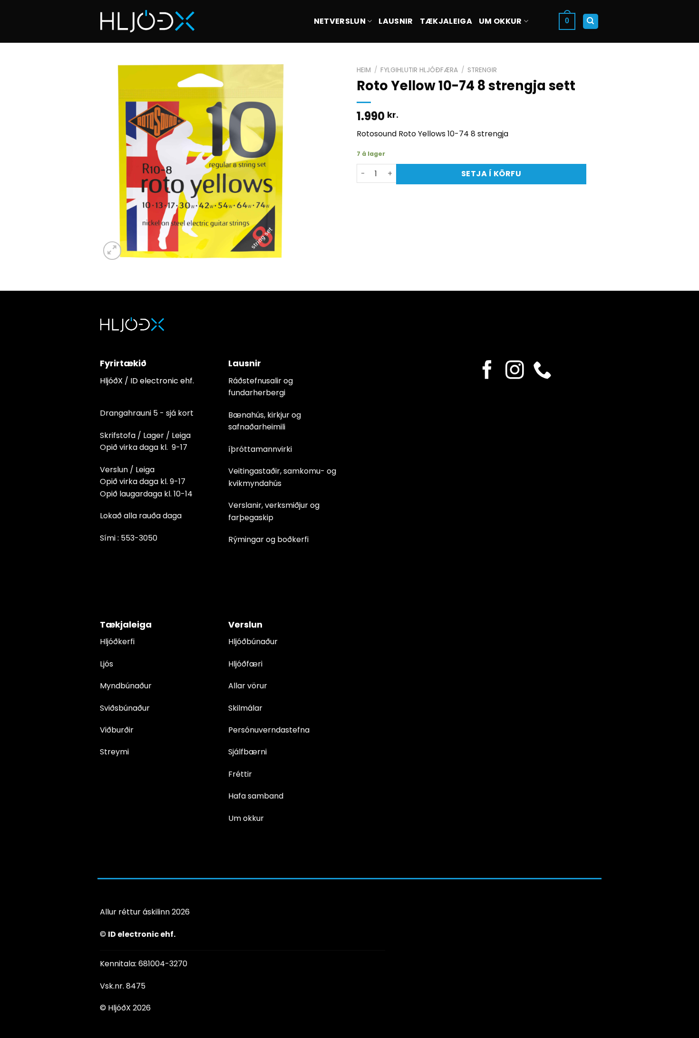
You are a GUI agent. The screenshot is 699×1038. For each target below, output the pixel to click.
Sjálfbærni (247, 751)
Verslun (245, 624)
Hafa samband (255, 795)
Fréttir (240, 774)
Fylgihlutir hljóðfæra (419, 70)
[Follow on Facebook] (487, 371)
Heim (364, 70)
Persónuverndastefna (269, 729)
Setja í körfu (491, 173)
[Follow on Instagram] (514, 371)
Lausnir (396, 21)
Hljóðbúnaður (253, 641)
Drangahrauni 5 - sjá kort (147, 413)
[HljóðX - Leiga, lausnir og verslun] (147, 21)
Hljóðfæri (245, 663)
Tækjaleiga (446, 21)
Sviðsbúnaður (125, 708)
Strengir (482, 70)
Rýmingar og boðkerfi (268, 539)
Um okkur (500, 21)
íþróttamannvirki (260, 449)
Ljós (106, 663)
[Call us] (542, 371)
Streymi (114, 751)
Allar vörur (247, 685)
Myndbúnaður (126, 685)
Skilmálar (245, 708)
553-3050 (139, 538)
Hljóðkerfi (117, 641)
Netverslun (340, 21)
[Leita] (591, 21)
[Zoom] (112, 250)
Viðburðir (117, 729)
